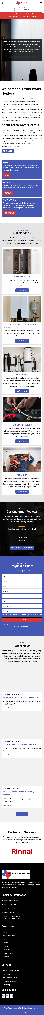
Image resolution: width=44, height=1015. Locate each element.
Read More (28, 547)
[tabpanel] (22, 50)
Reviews (8, 193)
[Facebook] (3, 996)
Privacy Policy (36, 614)
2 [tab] (22, 79)
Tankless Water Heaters (11, 971)
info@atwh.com (9, 912)
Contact (5, 943)
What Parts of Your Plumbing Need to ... (21, 697)
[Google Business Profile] (7, 996)
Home (5, 932)
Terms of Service (20, 616)
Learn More (15, 57)
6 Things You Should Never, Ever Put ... (20, 744)
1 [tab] (21, 79)
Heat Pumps (7, 974)
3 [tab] (22, 540)
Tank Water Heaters (10, 978)
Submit (21, 619)
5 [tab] (24, 540)
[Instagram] (11, 996)
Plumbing (6, 985)
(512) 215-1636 (22, 9)
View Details (7, 708)
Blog (7, 175)
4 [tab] (23, 540)
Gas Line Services (9, 981)
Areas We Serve (9, 936)
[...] (13, 704)
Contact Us (29, 57)
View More (15, 547)
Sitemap (6, 957)
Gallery (5, 946)
